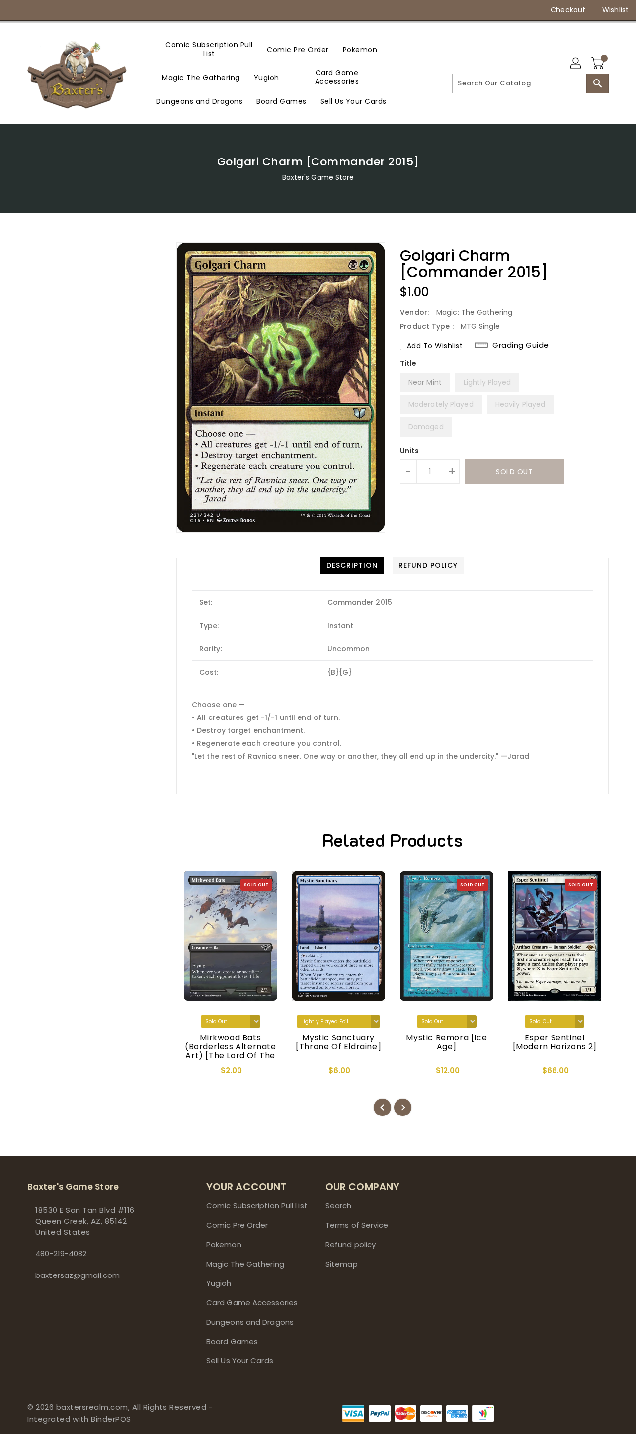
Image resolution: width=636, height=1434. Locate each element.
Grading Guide (520, 345)
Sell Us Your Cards (239, 1360)
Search (338, 1205)
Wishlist (615, 10)
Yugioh (219, 1283)
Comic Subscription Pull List (257, 1205)
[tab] (352, 565)
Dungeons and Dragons (250, 1322)
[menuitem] (209, 49)
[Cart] (599, 64)
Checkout (568, 10)
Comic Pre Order (237, 1225)
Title (408, 363)
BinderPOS (111, 1419)
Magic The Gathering (245, 1264)
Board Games (232, 1341)
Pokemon (223, 1244)
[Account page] (576, 64)
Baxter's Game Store (318, 177)
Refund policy (350, 1244)
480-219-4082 (60, 1253)
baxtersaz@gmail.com (77, 1275)
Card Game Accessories (252, 1302)
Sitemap (341, 1264)
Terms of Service (357, 1225)
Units (409, 450)
